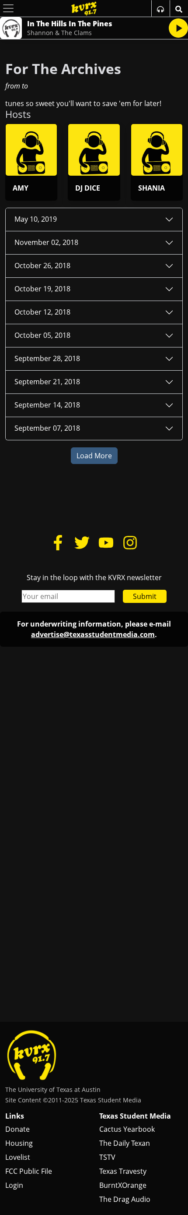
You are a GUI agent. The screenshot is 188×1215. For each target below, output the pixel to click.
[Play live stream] (178, 28)
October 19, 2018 (42, 289)
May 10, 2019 (35, 219)
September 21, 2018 (47, 381)
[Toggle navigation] (8, 8)
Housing (19, 1143)
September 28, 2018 (47, 358)
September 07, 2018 (47, 428)
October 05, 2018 (42, 335)
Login (14, 1185)
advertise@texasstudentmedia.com (93, 634)
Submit (145, 596)
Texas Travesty (122, 1171)
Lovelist (17, 1157)
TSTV (107, 1157)
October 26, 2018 (42, 265)
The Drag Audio (124, 1199)
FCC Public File (28, 1171)
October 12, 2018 (42, 312)
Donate (17, 1129)
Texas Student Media (135, 1116)
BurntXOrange (122, 1185)
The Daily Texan (124, 1143)
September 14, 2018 (47, 405)
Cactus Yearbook (127, 1129)
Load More (94, 455)
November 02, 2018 (46, 242)
